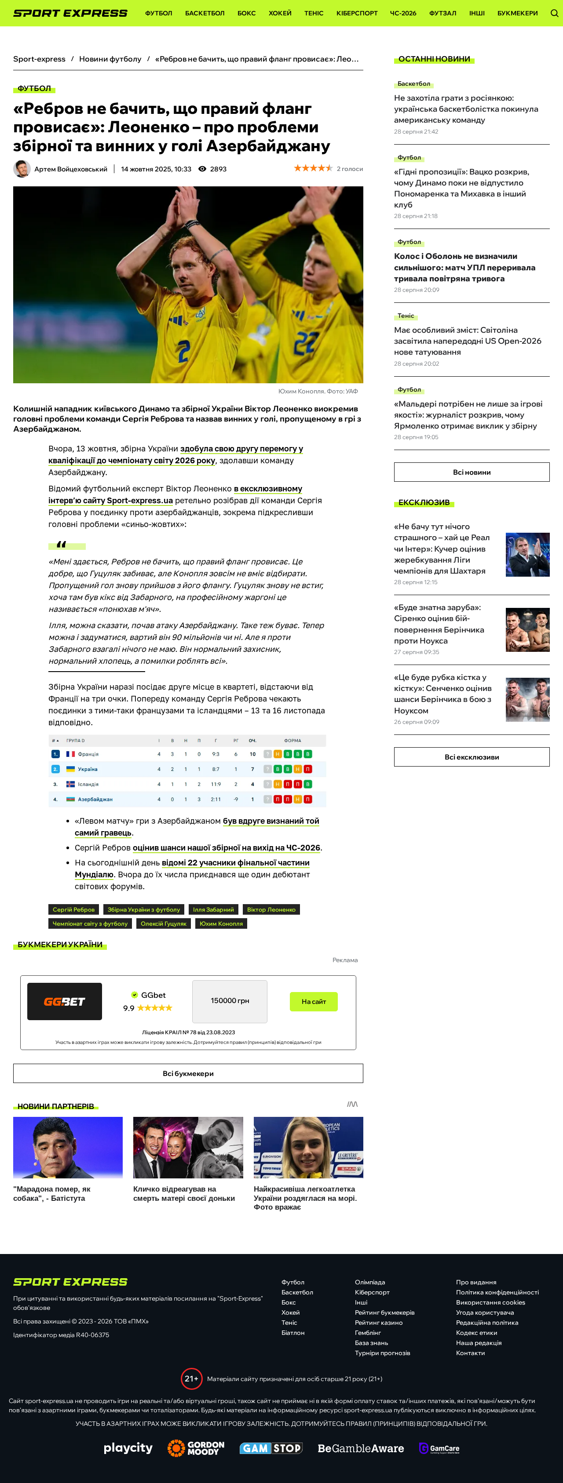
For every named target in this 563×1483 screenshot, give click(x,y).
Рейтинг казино (379, 1323)
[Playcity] (128, 1449)
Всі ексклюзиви (472, 756)
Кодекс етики (476, 1333)
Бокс (247, 13)
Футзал (443, 13)
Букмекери (517, 13)
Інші (477, 13)
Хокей (280, 13)
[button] (555, 13)
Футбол (158, 13)
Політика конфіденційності (497, 1292)
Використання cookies (490, 1302)
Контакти (470, 1353)
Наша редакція (479, 1343)
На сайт (314, 1001)
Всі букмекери (188, 1073)
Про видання (476, 1282)
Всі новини (472, 472)
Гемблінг (368, 1333)
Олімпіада (370, 1282)
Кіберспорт (357, 13)
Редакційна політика (487, 1323)
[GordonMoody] (196, 1449)
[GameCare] (439, 1449)
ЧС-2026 (403, 13)
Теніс (314, 13)
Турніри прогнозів (382, 1353)
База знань (371, 1343)
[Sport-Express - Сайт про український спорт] (66, 13)
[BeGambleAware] (361, 1449)
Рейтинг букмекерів (385, 1312)
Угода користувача (485, 1312)
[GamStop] (271, 1449)
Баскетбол (205, 13)
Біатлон (293, 1333)
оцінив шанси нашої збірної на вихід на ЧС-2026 (226, 847)
